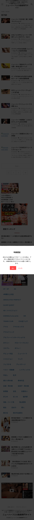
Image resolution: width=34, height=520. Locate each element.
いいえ (20, 268)
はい (13, 268)
